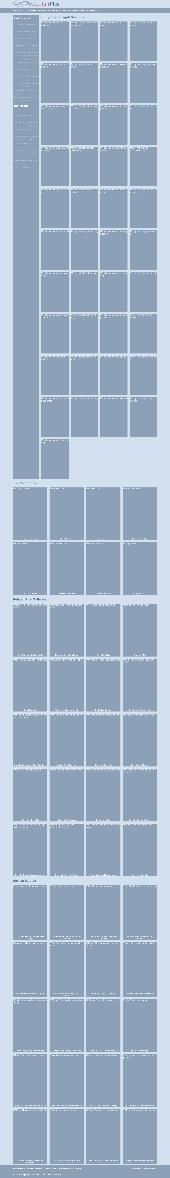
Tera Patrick (34, 126)
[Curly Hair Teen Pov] (103, 739)
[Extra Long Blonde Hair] (140, 684)
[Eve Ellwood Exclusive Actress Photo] (67, 967)
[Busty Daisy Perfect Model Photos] (30, 1079)
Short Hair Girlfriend (34, 59)
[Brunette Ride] (140, 629)
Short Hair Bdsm (17, 59)
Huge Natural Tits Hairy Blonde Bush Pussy (30, 76)
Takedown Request (150, 1168)
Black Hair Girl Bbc (27, 83)
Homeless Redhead (18, 38)
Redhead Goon (28, 52)
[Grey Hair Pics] (103, 512)
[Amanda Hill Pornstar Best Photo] (30, 967)
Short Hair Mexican (26, 31)
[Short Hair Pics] (67, 512)
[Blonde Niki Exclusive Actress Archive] (103, 910)
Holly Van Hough (35, 146)
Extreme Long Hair (35, 38)
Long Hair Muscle (17, 73)
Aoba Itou (24, 160)
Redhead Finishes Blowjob (22, 41)
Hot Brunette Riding (27, 59)
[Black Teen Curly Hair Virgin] (30, 629)
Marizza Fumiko (17, 146)
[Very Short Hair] (103, 629)
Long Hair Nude (27, 93)
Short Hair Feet (21, 100)
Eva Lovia (20, 132)
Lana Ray (17, 143)
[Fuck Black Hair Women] (140, 794)
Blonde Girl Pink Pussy (33, 55)
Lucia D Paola (31, 139)
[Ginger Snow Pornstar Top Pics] (140, 1134)
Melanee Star (30, 129)
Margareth (36, 136)
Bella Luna (31, 136)
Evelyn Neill (18, 129)
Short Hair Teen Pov (32, 41)
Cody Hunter (29, 164)
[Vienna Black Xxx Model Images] (103, 1024)
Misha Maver (36, 139)
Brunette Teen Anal (35, 52)
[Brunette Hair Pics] (67, 567)
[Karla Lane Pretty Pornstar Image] (67, 1079)
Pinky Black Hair (19, 27)
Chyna (28, 153)
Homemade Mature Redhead (21, 69)
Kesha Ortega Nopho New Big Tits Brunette (26, 24)
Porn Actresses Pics (49, 10)
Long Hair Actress (31, 69)
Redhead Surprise (25, 97)
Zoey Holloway (26, 129)
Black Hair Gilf (30, 38)
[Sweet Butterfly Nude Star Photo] (103, 1134)
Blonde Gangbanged (17, 52)
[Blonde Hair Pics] (103, 567)
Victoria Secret (18, 122)
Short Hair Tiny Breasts (19, 48)
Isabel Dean (33, 153)
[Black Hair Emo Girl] (30, 794)
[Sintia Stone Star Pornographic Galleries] (67, 910)
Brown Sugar (34, 150)
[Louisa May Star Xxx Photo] (103, 967)
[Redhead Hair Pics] (140, 512)
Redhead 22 (32, 34)
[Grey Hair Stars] (30, 684)
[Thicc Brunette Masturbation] (103, 848)
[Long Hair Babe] (103, 794)
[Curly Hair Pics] (30, 512)
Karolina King (18, 115)
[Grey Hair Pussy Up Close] (67, 848)
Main (15, 10)
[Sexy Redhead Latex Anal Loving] (30, 848)
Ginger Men (23, 52)
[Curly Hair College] (103, 684)
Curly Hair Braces (16, 55)
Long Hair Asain (18, 76)
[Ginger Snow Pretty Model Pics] (67, 1024)
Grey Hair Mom (33, 48)
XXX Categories (28, 10)
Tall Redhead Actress (30, 100)
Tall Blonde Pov (34, 86)
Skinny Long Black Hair (26, 48)
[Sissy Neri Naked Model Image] (103, 1079)
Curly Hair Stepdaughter (33, 31)
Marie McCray (18, 153)
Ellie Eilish (29, 160)
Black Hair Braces (35, 83)
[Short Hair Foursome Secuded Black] (30, 739)
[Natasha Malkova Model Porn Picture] (140, 910)
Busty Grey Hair (17, 97)
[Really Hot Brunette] (140, 848)
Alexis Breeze (23, 139)
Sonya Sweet (21, 136)
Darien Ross (30, 146)
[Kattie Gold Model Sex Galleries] (140, 967)
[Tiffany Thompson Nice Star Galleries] (30, 1134)
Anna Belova (36, 157)
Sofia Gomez (22, 129)
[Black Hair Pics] (30, 567)
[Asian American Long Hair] (67, 684)
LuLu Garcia (29, 115)
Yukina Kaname (23, 143)
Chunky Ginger (19, 93)
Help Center (136, 1168)
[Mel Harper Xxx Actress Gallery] (140, 1079)
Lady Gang (35, 129)
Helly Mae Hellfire (19, 150)
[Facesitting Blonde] (140, 739)
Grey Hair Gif (21, 59)
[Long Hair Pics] (140, 567)
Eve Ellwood (24, 153)
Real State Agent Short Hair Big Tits (31, 90)
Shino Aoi (35, 122)
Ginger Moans (36, 62)
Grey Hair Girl (27, 80)
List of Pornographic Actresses (79, 10)
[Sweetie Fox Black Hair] (67, 739)
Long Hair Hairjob (15, 62)
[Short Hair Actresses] (67, 794)
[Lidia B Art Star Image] (140, 1024)
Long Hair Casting (34, 73)
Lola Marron (26, 132)
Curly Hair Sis (35, 69)
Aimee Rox (30, 143)
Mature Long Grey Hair (34, 97)
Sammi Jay (24, 157)
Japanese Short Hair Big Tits (23, 34)
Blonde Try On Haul (18, 83)
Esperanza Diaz (23, 146)
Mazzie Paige (23, 164)
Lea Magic (29, 150)
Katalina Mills (18, 160)
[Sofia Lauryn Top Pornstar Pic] (30, 1024)
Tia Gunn (35, 160)
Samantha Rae (24, 122)
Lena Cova (17, 139)
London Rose (34, 143)
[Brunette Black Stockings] (67, 629)
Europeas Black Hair (19, 45)
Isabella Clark (26, 136)
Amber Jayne (23, 115)
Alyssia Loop (26, 167)
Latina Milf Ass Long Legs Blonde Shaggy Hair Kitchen (26, 66)
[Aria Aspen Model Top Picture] (67, 1134)
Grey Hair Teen (26, 45)
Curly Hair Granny (23, 55)
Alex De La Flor (35, 115)
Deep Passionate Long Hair (19, 90)
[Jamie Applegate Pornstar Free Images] (30, 910)
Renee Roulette (19, 119)
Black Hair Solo (22, 62)
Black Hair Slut (26, 87)
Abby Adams (29, 122)
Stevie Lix (16, 136)
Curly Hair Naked (33, 45)
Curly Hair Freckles (19, 31)
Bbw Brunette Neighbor (25, 38)
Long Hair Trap (29, 62)
